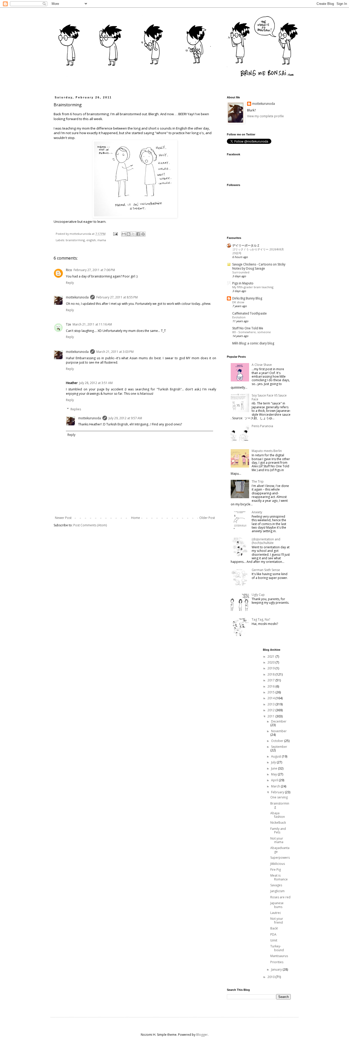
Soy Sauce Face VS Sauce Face (269, 397)
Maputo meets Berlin (267, 451)
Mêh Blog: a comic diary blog (253, 343)
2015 (271, 692)
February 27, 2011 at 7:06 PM (94, 270)
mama (101, 240)
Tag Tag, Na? (261, 619)
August (276, 756)
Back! (274, 928)
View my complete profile (265, 116)
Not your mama (276, 840)
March (276, 786)
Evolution (239, 317)
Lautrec (275, 913)
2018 (271, 674)
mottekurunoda (77, 297)
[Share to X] (133, 234)
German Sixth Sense (266, 570)
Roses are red (280, 897)
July (274, 762)
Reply (70, 283)
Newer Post (63, 518)
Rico (69, 270)
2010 (271, 977)
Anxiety (257, 512)
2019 (271, 668)
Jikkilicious (277, 864)
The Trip (258, 481)
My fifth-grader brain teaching (252, 287)
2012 (271, 710)
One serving (279, 797)
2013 (271, 704)
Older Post (207, 518)
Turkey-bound (277, 948)
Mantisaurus (279, 956)
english (91, 240)
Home (135, 518)
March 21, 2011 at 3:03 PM (115, 352)
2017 (271, 680)
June (274, 768)
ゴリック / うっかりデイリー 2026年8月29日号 (258, 251)
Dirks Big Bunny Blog (247, 298)
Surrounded (240, 272)
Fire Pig (275, 869)
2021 (271, 656)
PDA (273, 934)
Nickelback (278, 822)
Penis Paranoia (262, 426)
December (278, 721)
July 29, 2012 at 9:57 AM (125, 418)
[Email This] (123, 234)
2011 (271, 716)
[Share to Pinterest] (143, 234)
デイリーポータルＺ (246, 245)
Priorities (276, 962)
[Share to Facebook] (138, 234)
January (277, 969)
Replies (76, 409)
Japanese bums (277, 905)
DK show (238, 302)
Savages (276, 885)
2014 (271, 698)
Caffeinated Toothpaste (249, 313)
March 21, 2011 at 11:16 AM (92, 324)
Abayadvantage (279, 850)
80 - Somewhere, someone (251, 332)
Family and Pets (278, 830)
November (279, 731)
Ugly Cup (258, 594)
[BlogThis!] (128, 234)
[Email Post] (115, 234)
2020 (271, 662)
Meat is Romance (279, 877)
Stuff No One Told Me (247, 328)
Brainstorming (279, 805)
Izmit (273, 940)
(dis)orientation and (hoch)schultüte (266, 541)
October (277, 741)
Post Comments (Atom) (90, 525)
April (275, 780)
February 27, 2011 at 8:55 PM (117, 297)
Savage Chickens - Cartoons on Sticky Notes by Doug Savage (258, 266)
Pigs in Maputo (242, 283)
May (274, 774)
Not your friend (276, 920)
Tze (68, 324)
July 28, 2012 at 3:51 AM (96, 383)
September (279, 746)
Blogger (202, 1034)
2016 (271, 686)
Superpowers (280, 857)
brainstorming (75, 240)
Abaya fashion (277, 815)
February (278, 792)
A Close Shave (262, 365)
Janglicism (277, 891)
